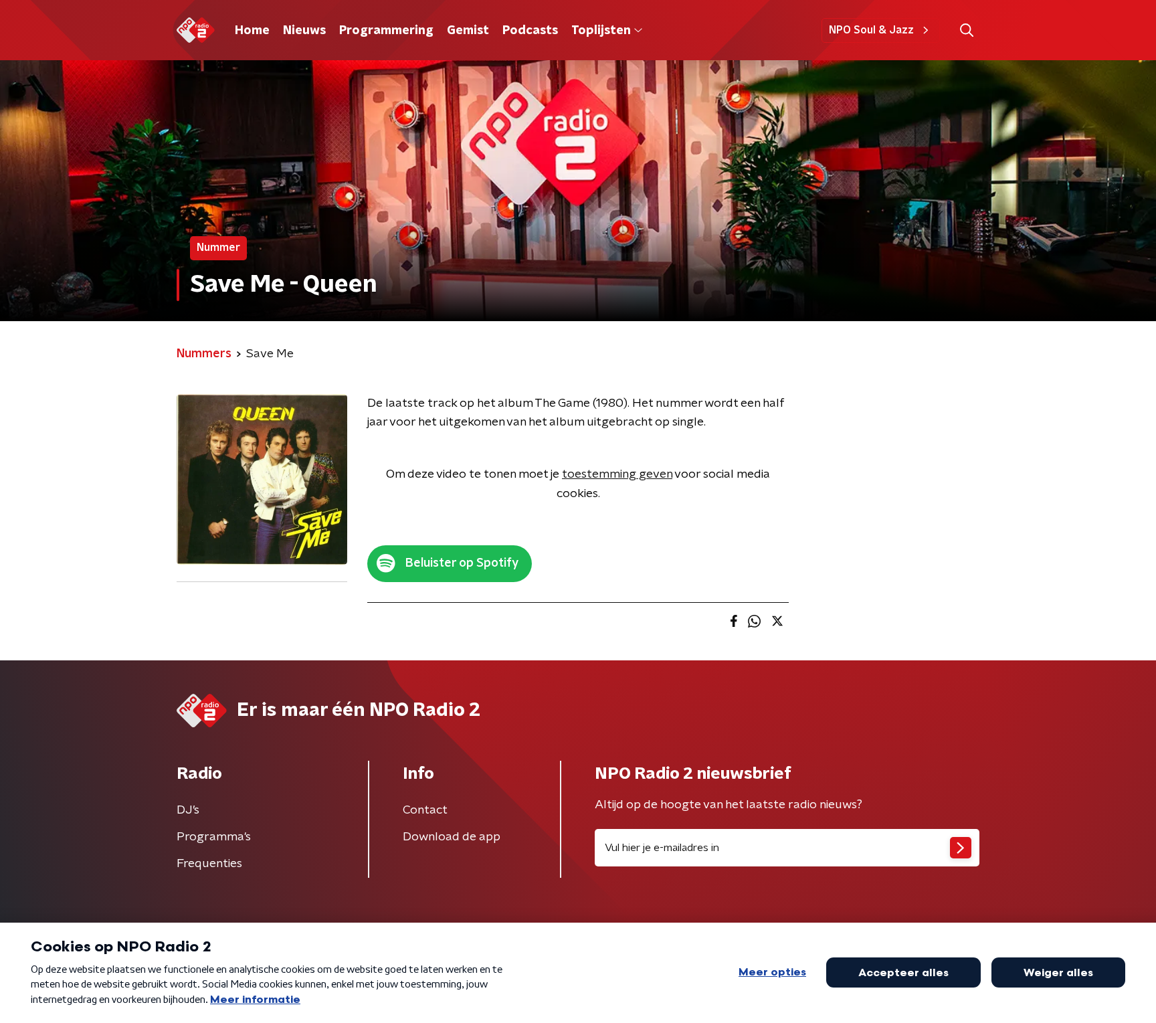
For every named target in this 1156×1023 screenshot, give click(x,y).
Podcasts (530, 31)
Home (252, 31)
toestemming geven (617, 474)
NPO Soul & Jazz (871, 30)
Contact (425, 810)
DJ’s (188, 810)
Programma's (214, 837)
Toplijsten (600, 31)
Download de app (451, 837)
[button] (966, 30)
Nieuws (304, 31)
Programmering (386, 31)
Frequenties (209, 864)
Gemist (468, 31)
